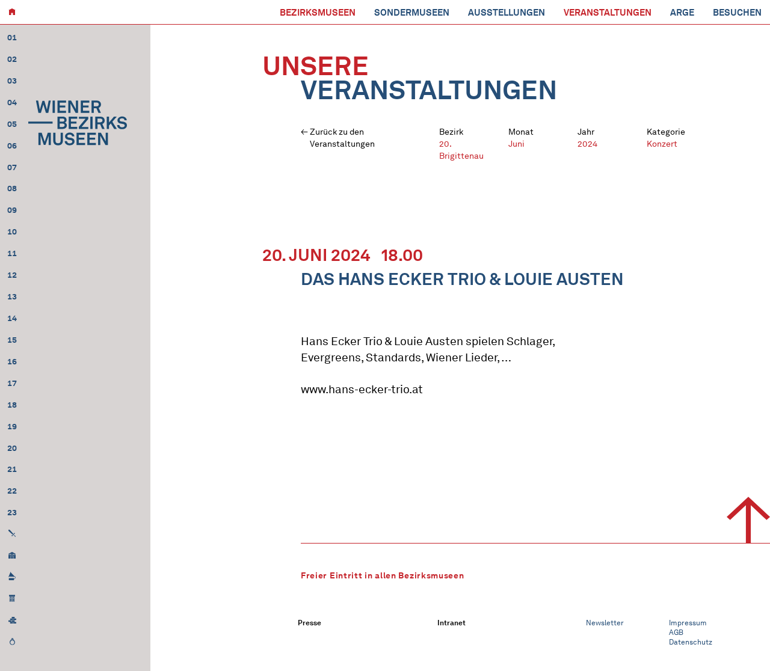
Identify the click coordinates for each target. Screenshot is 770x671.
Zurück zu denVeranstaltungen (342, 138)
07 (12, 167)
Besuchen (737, 12)
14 (12, 318)
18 (12, 405)
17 (12, 383)
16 (12, 362)
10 (12, 232)
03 (12, 81)
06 (12, 146)
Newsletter (605, 622)
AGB (676, 632)
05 (12, 124)
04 (12, 102)
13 (12, 297)
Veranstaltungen (607, 12)
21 (12, 469)
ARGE (682, 12)
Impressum (688, 622)
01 (12, 37)
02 (12, 59)
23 (12, 512)
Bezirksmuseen (318, 12)
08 (12, 188)
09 (12, 210)
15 (12, 340)
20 (12, 448)
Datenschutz (690, 641)
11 (12, 253)
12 (12, 275)
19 (12, 426)
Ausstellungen (506, 12)
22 (12, 491)
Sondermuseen (411, 12)
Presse (309, 622)
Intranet (451, 622)
